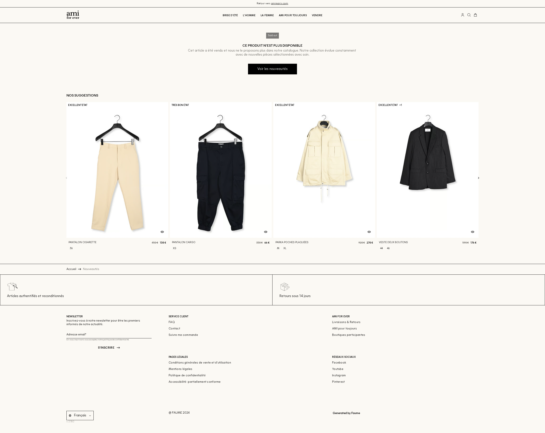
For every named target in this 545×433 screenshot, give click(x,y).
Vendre (317, 15)
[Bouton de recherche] (469, 15)
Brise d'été (230, 15)
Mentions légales (180, 369)
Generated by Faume (346, 413)
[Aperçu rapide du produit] (162, 232)
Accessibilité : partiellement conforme (195, 382)
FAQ (172, 322)
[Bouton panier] (475, 15)
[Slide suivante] (478, 178)
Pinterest (338, 382)
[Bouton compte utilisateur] (462, 15)
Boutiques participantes (348, 335)
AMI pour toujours (344, 328)
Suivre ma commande (183, 335)
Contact (174, 328)
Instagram (339, 375)
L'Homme (249, 15)
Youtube (337, 369)
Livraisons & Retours (346, 322)
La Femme (267, 15)
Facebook (339, 362)
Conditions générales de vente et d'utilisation (200, 362)
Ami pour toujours (293, 15)
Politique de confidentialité (187, 375)
